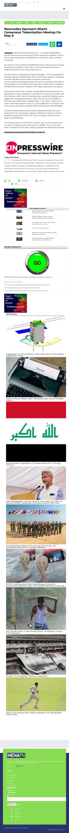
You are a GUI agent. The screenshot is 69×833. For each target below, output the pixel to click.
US (9, 22)
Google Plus (18, 814)
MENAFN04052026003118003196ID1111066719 (24, 132)
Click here (19, 766)
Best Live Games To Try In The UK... (13, 282)
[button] (33, 2)
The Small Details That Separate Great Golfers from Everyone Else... (22, 287)
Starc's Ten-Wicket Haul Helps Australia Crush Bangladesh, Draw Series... (34, 714)
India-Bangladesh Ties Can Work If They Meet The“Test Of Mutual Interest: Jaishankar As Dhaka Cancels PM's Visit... (34, 502)
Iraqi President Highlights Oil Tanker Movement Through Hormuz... (33, 464)
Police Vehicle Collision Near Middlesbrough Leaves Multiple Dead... (35, 399)
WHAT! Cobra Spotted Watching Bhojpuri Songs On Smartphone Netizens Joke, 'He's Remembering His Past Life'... (36, 585)
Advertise (10, 783)
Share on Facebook (31, 44)
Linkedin (17, 819)
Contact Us (10, 780)
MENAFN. (16, 828)
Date (7, 43)
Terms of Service (12, 775)
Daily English (12, 792)
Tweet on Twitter (43, 44)
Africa (41, 22)
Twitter (16, 811)
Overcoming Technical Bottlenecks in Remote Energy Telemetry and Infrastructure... (27, 285)
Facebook (17, 809)
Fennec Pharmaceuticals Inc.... (41, 228)
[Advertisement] (34, 15)
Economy (60, 22)
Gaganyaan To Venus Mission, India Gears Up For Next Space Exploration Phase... (35, 355)
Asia (33, 22)
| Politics (50, 22)
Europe (18, 22)
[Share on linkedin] (59, 44)
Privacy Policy (11, 778)
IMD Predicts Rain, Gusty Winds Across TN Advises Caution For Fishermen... (34, 632)
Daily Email (17, 816)
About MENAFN (12, 785)
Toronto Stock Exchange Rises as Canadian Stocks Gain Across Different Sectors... (26, 290)
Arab (26, 22)
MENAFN (9, 53)
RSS (15, 821)
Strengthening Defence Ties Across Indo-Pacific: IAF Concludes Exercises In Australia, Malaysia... (31, 547)
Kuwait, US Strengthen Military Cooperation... (27, 676)
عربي (29, 2)
